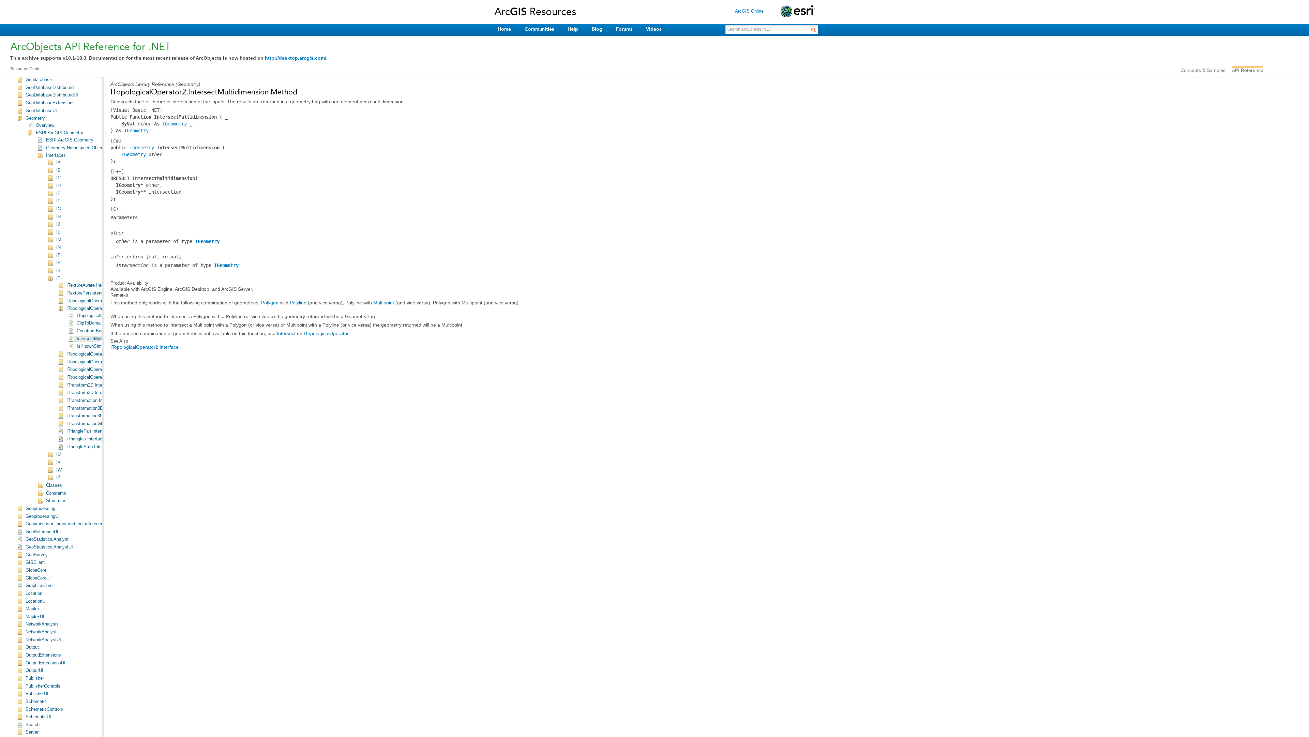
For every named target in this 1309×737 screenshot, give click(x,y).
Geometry (35, 118)
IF (58, 201)
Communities (539, 29)
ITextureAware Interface (90, 285)
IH (58, 216)
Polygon (270, 302)
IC (58, 178)
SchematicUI (38, 717)
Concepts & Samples (1202, 70)
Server (32, 732)
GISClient (35, 562)
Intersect (286, 333)
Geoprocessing (40, 508)
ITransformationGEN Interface (96, 423)
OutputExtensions (43, 655)
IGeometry (174, 123)
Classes (54, 485)
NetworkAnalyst (41, 632)
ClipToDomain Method (98, 323)
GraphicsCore (39, 585)
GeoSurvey (37, 555)
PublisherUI (37, 693)
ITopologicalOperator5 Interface (97, 369)
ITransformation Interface (91, 400)
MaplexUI (35, 616)
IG (58, 209)
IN (58, 247)
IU (58, 454)
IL (58, 232)
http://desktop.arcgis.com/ (295, 58)
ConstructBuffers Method (101, 331)
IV (58, 462)
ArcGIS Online (749, 11)
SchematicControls (44, 709)
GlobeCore (36, 570)
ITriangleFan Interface (88, 431)
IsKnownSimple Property (101, 346)
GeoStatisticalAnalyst (47, 539)
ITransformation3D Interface (94, 408)
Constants (56, 493)
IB (58, 170)
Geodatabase (39, 79)
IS (58, 270)
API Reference (1247, 70)
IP (58, 255)
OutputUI (34, 670)
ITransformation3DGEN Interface (98, 415)
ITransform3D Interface (89, 392)
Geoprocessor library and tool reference (64, 524)
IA (58, 162)
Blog (597, 29)
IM (58, 239)
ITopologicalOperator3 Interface (97, 354)
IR (58, 262)
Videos (653, 29)
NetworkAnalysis (42, 624)
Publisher (35, 678)
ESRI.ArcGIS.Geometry (59, 133)
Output (32, 647)
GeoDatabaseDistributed (50, 87)
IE (58, 193)
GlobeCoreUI (38, 578)
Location (34, 593)
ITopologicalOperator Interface (96, 301)
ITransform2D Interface (89, 385)
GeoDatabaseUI (41, 110)
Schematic (36, 701)
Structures (56, 500)
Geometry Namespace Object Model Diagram (91, 148)
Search (33, 724)
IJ (58, 224)
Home (504, 29)
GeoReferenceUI (42, 531)
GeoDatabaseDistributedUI (52, 95)
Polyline (298, 302)
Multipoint (383, 302)
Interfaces (56, 155)
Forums (624, 29)
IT (58, 278)
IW (59, 470)
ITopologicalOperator (326, 333)
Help (573, 29)
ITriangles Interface (85, 439)
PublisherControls (43, 686)
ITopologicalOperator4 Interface (97, 362)
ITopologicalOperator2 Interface (97, 308)
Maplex (33, 608)
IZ (58, 477)
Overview (45, 125)
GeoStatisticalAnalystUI (49, 547)
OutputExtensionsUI (45, 663)
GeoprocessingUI (43, 516)
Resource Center (26, 68)
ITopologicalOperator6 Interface (97, 377)
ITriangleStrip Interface (88, 447)
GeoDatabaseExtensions (50, 103)
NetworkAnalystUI (43, 639)
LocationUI (36, 601)
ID (58, 185)
